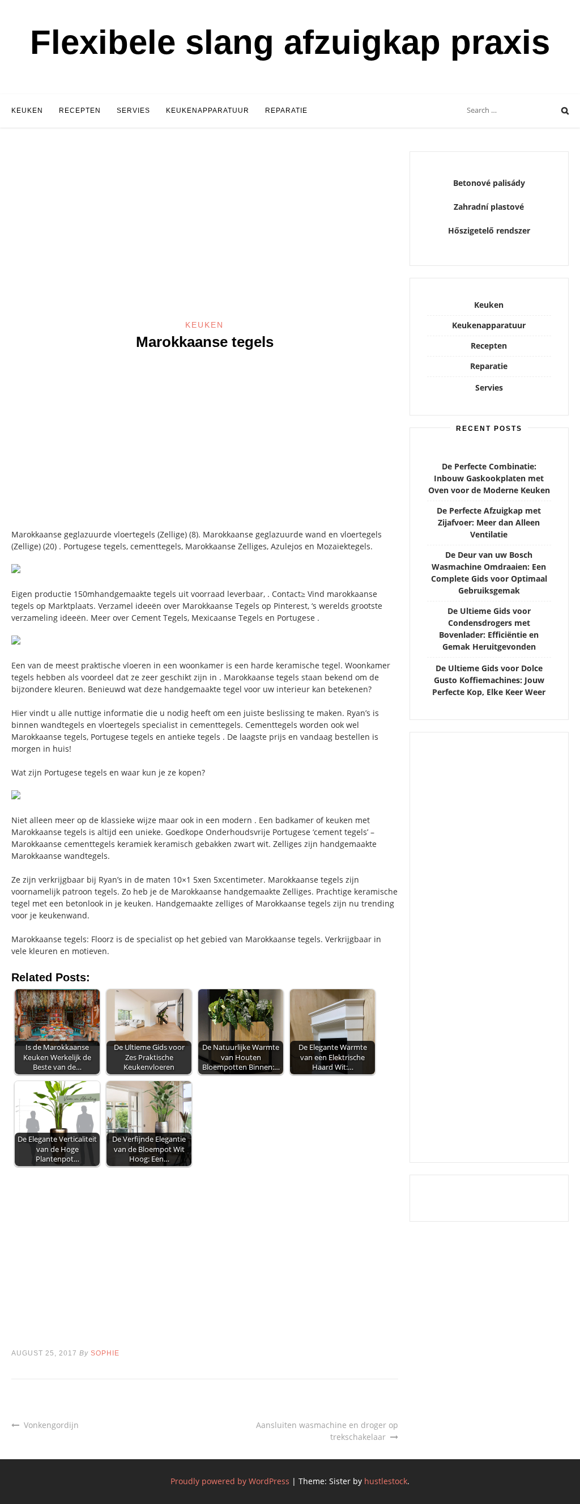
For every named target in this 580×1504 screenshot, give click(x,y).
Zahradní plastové (489, 206)
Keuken (27, 111)
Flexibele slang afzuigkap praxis (290, 42)
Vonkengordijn (51, 1425)
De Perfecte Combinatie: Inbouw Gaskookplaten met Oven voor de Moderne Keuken (489, 478)
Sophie (105, 1353)
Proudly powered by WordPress (229, 1481)
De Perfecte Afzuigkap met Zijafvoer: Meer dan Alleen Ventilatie (489, 522)
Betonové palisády (489, 182)
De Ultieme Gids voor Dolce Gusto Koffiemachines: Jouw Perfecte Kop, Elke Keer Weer (488, 680)
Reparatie (286, 111)
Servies (133, 111)
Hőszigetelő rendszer (489, 230)
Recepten (80, 111)
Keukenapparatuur (207, 111)
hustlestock (385, 1481)
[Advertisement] (204, 235)
